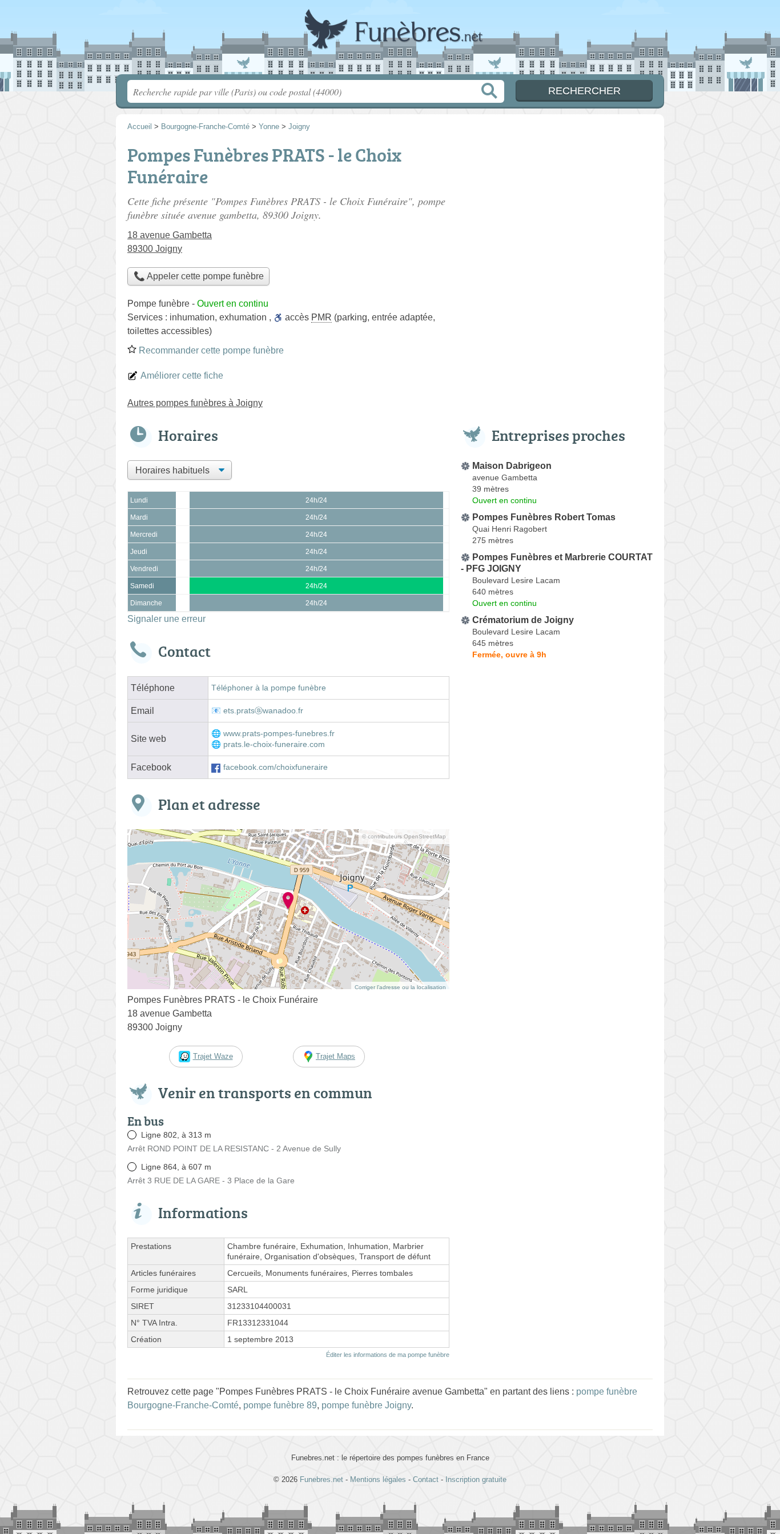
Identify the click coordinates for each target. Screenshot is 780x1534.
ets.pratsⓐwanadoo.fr (263, 710)
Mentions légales (378, 1479)
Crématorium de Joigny (523, 620)
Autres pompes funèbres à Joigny (195, 403)
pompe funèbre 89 (280, 1405)
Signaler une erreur (166, 619)
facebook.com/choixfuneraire (275, 767)
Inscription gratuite (475, 1479)
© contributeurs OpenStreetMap (404, 836)
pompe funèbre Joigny (366, 1405)
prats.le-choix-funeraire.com (274, 744)
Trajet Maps (335, 1056)
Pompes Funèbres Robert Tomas (544, 517)
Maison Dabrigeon (512, 466)
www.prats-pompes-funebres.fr (279, 733)
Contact (426, 1479)
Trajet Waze (213, 1056)
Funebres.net (390, 40)
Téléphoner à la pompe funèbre (268, 688)
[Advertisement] (557, 930)
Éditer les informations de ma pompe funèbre (387, 1354)
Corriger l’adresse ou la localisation (400, 987)
